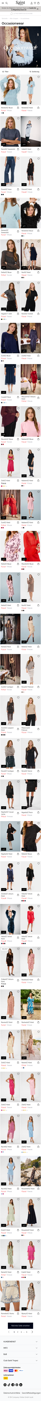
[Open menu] (2, 3)
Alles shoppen (14, 18)
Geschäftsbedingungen (31, 1393)
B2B (5, 1354)
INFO (5, 1348)
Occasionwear (24, 18)
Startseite (5, 18)
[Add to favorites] (18, 77)
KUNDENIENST (9, 1342)
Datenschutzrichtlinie (11, 1393)
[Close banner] (37, 9)
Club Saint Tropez (10, 1360)
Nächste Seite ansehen (20, 1326)
